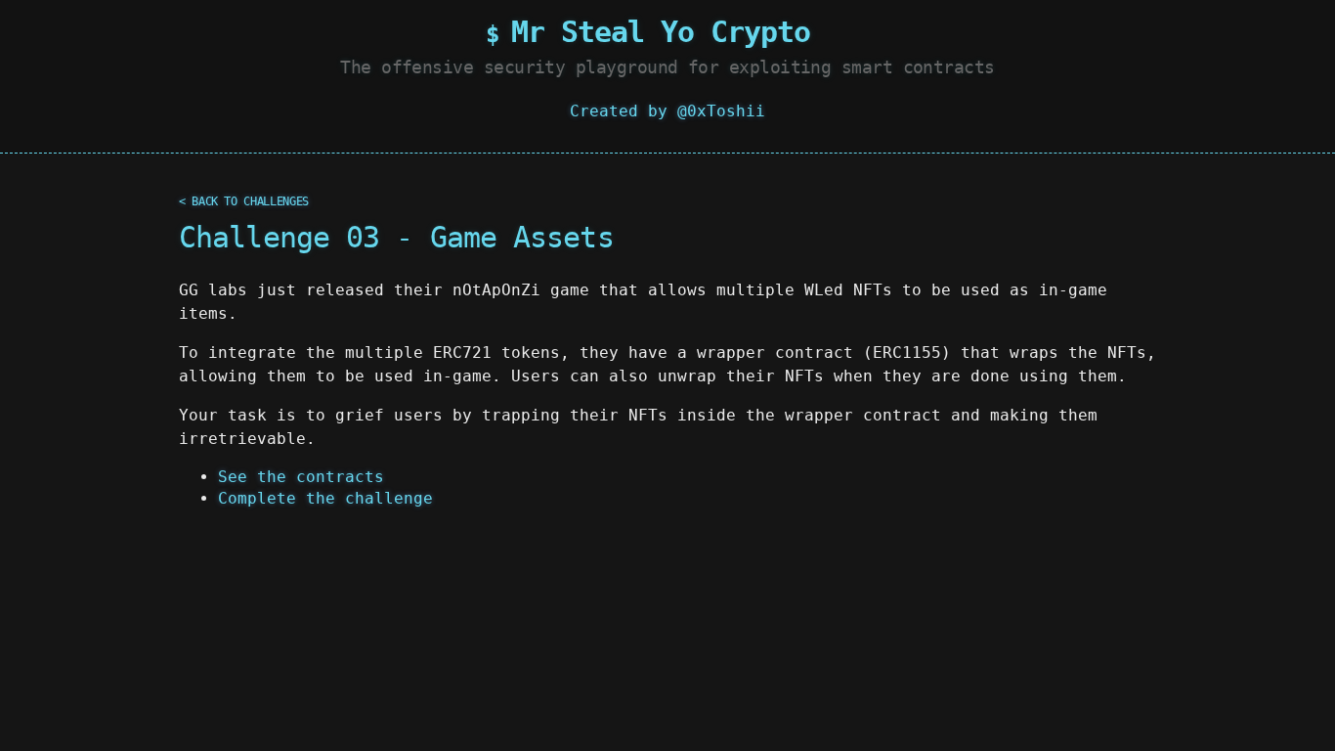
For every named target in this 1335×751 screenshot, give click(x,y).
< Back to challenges (244, 201)
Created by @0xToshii (667, 111)
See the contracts (301, 476)
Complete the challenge (325, 498)
